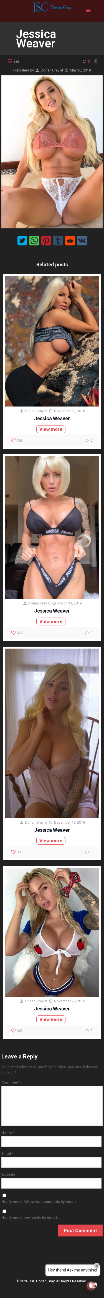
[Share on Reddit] (70, 240)
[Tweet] (22, 240)
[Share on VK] (82, 240)
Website (8, 1174)
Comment (11, 1082)
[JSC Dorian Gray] (52, 11)
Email (7, 1153)
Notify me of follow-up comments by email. (39, 1201)
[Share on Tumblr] (58, 240)
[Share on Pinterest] (46, 240)
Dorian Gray (50, 70)
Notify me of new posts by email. (29, 1217)
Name (7, 1132)
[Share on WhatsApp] (34, 240)
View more (50, 429)
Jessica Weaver (52, 418)
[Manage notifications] (91, 1285)
